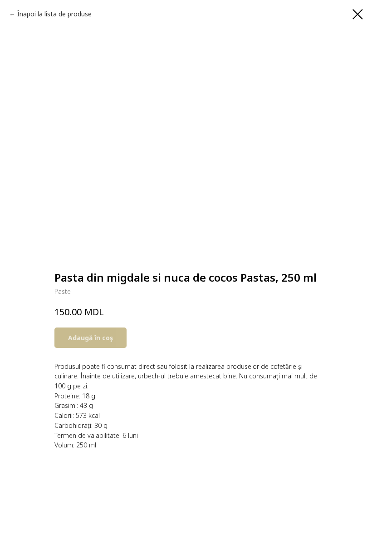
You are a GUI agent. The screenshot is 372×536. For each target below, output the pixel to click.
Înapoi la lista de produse (54, 14)
